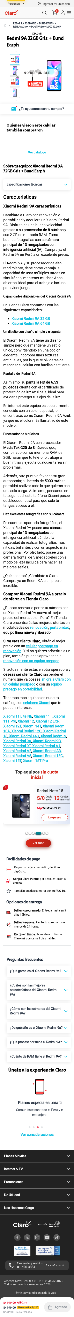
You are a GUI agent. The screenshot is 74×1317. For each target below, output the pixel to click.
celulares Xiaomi (36, 703)
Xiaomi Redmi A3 (46, 751)
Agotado (61, 1307)
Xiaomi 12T (12, 726)
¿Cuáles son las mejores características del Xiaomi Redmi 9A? (33, 989)
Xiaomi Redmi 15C (48, 756)
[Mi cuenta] (62, 13)
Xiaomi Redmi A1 (45, 746)
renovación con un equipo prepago (31, 661)
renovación (39, 627)
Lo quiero (55, 817)
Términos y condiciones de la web (35, 1292)
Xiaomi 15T (12, 760)
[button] (56, 3)
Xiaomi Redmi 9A (17, 741)
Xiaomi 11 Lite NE (17, 716)
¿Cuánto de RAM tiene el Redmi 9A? (36, 1056)
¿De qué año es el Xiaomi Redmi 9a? (36, 1028)
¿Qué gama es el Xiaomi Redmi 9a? (35, 971)
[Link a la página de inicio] (5, 25)
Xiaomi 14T (31, 726)
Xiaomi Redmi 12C (26, 731)
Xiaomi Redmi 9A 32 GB (31, 318)
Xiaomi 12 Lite (47, 721)
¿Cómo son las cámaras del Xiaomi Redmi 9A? (35, 1011)
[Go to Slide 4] (15, 93)
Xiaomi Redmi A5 (17, 756)
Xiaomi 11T (42, 716)
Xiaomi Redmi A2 (17, 751)
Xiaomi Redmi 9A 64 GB (31, 323)
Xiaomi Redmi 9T (17, 746)
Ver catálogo (37, 152)
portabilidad (59, 627)
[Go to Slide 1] (15, 59)
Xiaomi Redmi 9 (53, 736)
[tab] (27, 833)
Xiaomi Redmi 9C (46, 741)
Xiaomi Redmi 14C (23, 736)
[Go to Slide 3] (15, 81)
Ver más (38, 843)
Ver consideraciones (37, 1134)
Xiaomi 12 (25, 721)
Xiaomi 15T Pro (35, 760)
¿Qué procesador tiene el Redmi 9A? (36, 1042)
